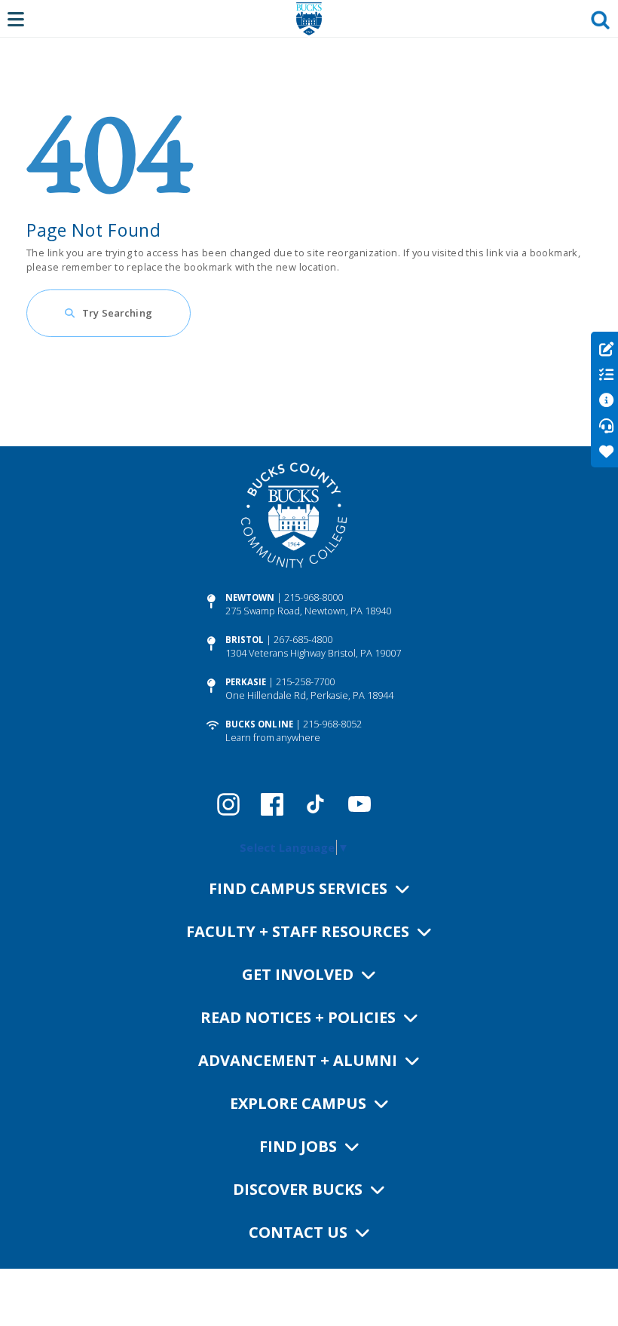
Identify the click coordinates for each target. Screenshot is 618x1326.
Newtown (250, 597)
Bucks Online (259, 724)
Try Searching (117, 313)
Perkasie (246, 681)
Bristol (245, 639)
